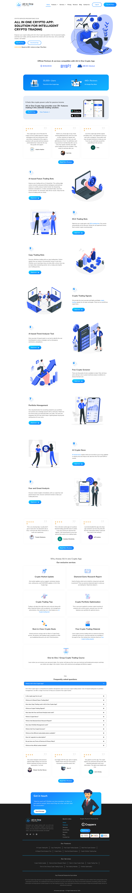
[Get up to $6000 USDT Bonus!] (66, 65)
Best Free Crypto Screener (88, 848)
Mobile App (66, 830)
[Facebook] (27, 834)
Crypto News (57, 851)
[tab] (65, 688)
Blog (80, 4)
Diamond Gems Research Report (57, 863)
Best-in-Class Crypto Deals (76, 863)
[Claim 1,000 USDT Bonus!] (86, 65)
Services (62, 4)
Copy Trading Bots (56, 848)
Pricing (69, 4)
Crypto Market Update (40, 863)
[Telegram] (36, 834)
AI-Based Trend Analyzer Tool (43, 851)
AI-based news (76, 454)
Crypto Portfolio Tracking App (88, 851)
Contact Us (86, 4)
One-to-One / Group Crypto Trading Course (51, 866)
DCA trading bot (94, 223)
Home (48, 4)
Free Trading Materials (72, 866)
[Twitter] (30, 834)
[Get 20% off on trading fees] (45, 65)
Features (53, 4)
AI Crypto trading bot (49, 611)
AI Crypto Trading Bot (42, 848)
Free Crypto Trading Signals (71, 848)
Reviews (75, 4)
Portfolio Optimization (86, 866)
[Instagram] (33, 834)
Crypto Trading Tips (92, 863)
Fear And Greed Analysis (71, 851)
